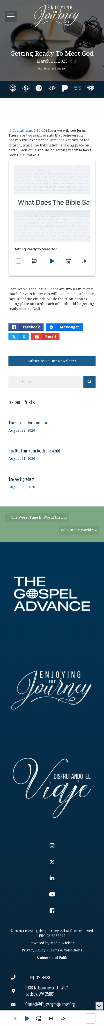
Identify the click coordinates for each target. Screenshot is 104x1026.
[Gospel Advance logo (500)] (52, 594)
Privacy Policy (33, 950)
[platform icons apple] (12, 88)
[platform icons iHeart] (90, 88)
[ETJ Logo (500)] (52, 690)
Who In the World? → (79, 530)
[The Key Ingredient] (52, 483)
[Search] (89, 382)
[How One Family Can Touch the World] (52, 454)
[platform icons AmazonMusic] (77, 88)
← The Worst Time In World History (37, 517)
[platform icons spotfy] (38, 88)
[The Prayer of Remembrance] (52, 426)
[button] (11, 16)
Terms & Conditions (65, 950)
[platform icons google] (26, 88)
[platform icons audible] (51, 88)
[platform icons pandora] (64, 88)
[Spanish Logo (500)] (52, 786)
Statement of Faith (52, 958)
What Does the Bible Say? (52, 68)
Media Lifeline (62, 943)
